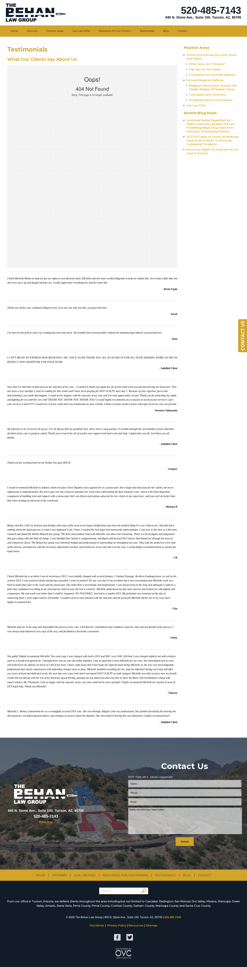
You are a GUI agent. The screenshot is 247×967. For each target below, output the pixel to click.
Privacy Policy (116, 925)
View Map (46, 822)
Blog (166, 30)
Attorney (32, 30)
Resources (136, 925)
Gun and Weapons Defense (204, 80)
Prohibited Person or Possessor (211, 100)
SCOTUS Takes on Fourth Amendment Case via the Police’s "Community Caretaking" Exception (212, 140)
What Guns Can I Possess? (207, 64)
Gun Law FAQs (81, 30)
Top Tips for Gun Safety (205, 69)
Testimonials (147, 30)
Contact (182, 30)
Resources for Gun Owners (115, 30)
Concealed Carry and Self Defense (212, 74)
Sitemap (151, 925)
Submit (185, 841)
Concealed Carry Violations (207, 94)
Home (14, 30)
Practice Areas (55, 30)
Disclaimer (97, 925)
